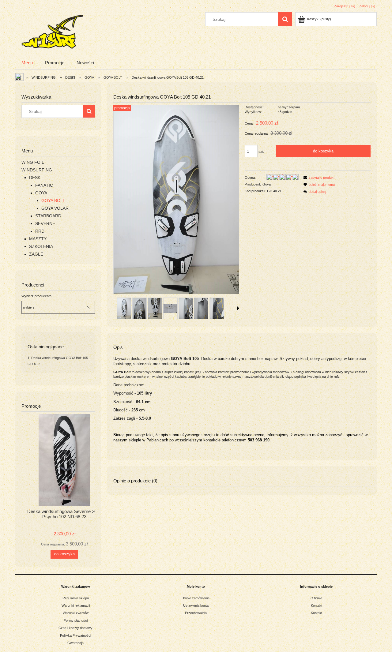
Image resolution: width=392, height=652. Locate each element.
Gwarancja (75, 643)
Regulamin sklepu (75, 598)
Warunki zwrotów (76, 613)
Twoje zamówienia (196, 598)
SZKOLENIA (41, 246)
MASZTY (38, 238)
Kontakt (316, 605)
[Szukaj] (285, 19)
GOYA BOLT (53, 200)
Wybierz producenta (36, 296)
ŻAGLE (36, 254)
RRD (39, 231)
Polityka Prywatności (75, 635)
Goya (266, 184)
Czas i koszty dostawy (75, 628)
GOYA (41, 192)
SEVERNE (45, 223)
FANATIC (44, 185)
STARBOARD (48, 215)
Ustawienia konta (196, 605)
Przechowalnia (196, 613)
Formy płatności (76, 620)
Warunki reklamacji (76, 605)
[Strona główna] (51, 31)
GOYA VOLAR (55, 208)
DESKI (35, 177)
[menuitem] (27, 62)
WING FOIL (32, 162)
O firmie (316, 598)
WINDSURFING (36, 169)
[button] (238, 308)
